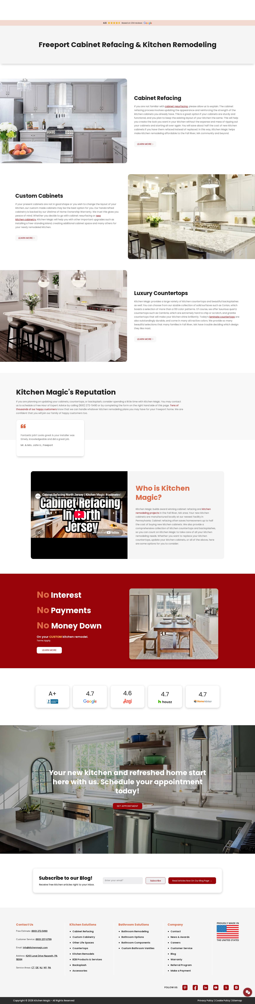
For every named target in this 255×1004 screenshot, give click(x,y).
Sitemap (237, 1000)
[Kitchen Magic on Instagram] (236, 987)
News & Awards (180, 937)
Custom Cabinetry (83, 937)
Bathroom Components (135, 942)
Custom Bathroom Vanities (137, 948)
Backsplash (79, 965)
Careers (175, 942)
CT (32, 968)
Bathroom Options (132, 937)
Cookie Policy (222, 1000)
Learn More (49, 650)
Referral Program (181, 965)
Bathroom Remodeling (135, 931)
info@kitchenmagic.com (35, 948)
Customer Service (181, 948)
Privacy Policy (205, 1000)
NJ (41, 968)
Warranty (176, 959)
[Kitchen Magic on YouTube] (216, 987)
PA (49, 968)
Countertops (80, 948)
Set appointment (127, 806)
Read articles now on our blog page (192, 880)
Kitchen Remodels (83, 954)
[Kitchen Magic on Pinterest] (185, 987)
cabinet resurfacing (176, 106)
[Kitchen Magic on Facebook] (195, 987)
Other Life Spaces (83, 942)
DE (37, 968)
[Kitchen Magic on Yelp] (226, 987)
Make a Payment (181, 970)
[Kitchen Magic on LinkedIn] (206, 987)
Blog (173, 954)
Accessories (79, 970)
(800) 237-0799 (44, 939)
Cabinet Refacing (83, 931)
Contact (176, 931)
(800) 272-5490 (39, 931)
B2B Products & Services (87, 959)
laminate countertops (222, 317)
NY (45, 968)
